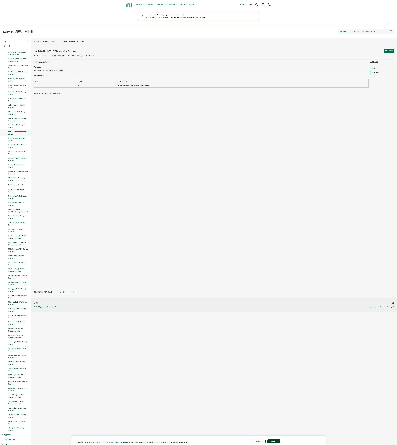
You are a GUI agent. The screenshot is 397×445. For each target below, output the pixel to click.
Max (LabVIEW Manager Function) (16, 190)
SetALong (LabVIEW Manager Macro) (18, 343)
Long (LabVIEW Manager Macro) (16, 139)
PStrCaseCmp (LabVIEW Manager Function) (16, 270)
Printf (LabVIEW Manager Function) (16, 256)
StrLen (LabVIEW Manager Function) (17, 369)
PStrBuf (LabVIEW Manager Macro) (17, 263)
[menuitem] (140, 5)
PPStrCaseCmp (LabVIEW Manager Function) (17, 243)
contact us (185, 17)
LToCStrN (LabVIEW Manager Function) (18, 172)
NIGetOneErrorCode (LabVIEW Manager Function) (18, 210)
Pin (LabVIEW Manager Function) (15, 230)
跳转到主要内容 (7, 19)
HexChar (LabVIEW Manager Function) (17, 73)
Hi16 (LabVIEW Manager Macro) (16, 79)
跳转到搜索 (19, 19)
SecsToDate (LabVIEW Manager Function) (15, 336)
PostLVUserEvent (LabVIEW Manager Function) (17, 237)
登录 (388, 23)
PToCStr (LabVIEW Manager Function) (17, 309)
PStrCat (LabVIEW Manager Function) (17, 276)
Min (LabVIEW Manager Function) (16, 203)
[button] (348, 32)
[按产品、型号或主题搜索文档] (391, 31)
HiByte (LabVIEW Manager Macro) (17, 86)
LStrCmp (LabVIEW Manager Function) (17, 159)
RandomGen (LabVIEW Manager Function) (16, 329)
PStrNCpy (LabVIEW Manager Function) (18, 303)
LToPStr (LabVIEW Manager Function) (17, 179)
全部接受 (273, 441)
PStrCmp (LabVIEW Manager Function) (18, 283)
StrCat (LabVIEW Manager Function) (17, 349)
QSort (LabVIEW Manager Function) (16, 323)
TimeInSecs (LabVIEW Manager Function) (15, 402)
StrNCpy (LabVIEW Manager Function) (17, 389)
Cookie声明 (123, 442)
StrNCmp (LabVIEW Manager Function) (18, 382)
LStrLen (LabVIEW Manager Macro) (17, 165)
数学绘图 (7, 435)
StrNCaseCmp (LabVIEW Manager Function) (16, 376)
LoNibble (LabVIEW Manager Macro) (17, 146)
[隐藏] (28, 41)
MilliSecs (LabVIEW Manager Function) (17, 197)
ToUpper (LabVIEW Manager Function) (17, 415)
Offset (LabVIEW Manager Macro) (17, 223)
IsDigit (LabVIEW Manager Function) (16, 106)
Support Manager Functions (51, 93)
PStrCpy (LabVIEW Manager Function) (17, 290)
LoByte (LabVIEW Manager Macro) (17, 132)
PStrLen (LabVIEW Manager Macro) (17, 296)
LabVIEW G (91, 55)
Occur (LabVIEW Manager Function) (17, 217)
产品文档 (36, 42)
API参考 (82, 55)
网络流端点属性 (10, 439)
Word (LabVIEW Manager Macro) (16, 429)
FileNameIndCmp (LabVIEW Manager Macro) (17, 53)
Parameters (375, 72)
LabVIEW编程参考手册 (48, 42)
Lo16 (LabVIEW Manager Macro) (16, 126)
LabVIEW (73, 55)
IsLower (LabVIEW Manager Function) (17, 112)
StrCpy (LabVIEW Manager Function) (17, 362)
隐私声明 (114, 442)
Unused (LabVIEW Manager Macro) (17, 422)
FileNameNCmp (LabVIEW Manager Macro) (17, 59)
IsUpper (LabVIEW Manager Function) (17, 119)
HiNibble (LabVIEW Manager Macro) (17, 93)
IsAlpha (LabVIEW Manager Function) (17, 99)
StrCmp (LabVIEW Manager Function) (17, 356)
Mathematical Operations (16, 185)
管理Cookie (259, 441)
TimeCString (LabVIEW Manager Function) (16, 396)
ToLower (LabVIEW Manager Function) (17, 409)
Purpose (374, 68)
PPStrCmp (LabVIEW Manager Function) (18, 250)
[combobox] (363, 31)
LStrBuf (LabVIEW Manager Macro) (17, 152)
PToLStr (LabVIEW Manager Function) (17, 316)
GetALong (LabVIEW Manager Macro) (18, 66)
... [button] (58, 42)
